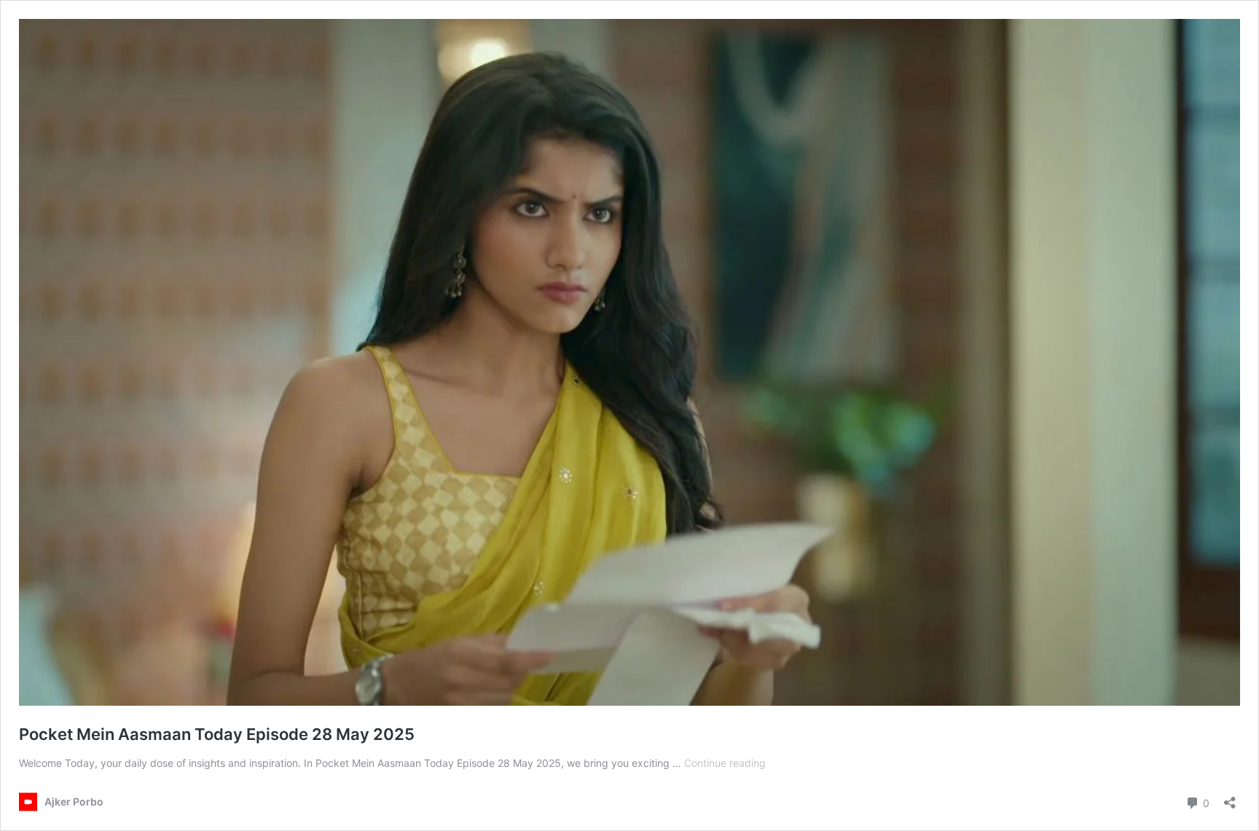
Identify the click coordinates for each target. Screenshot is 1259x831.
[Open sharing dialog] (1230, 798)
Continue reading (725, 763)
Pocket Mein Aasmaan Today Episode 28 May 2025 (217, 734)
